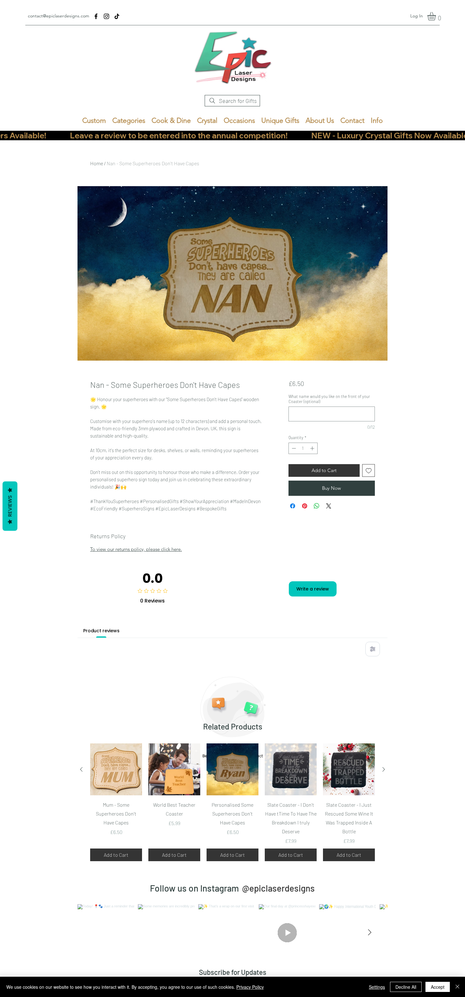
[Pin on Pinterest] (304, 506)
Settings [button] (377, 987)
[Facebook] (96, 16)
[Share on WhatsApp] (316, 506)
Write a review (312, 589)
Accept (437, 987)
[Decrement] (293, 448)
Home (96, 163)
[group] (233, 802)
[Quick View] (116, 769)
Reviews (10, 506)
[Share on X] (328, 506)
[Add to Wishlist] (368, 470)
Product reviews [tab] (101, 631)
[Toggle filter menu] (372, 649)
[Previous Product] (81, 769)
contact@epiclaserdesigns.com (58, 16)
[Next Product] (384, 769)
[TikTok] (117, 16)
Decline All (405, 987)
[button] (436, 16)
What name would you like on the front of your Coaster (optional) (329, 399)
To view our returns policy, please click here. (136, 549)
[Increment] (313, 448)
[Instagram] (106, 16)
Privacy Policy (250, 987)
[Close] (457, 987)
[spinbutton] (303, 448)
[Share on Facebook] (292, 506)
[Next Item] (369, 933)
